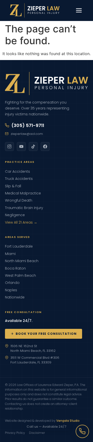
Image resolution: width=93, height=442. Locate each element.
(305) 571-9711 (27, 125)
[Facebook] (45, 146)
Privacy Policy (15, 433)
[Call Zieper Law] (82, 431)
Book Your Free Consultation (46, 334)
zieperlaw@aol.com (27, 133)
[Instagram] (9, 146)
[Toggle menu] (78, 10)
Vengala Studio (68, 421)
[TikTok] (33, 146)
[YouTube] (21, 146)
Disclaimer (37, 433)
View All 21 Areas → (21, 222)
